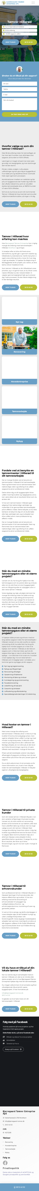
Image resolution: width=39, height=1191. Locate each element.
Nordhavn (12, 248)
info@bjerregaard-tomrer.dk (12, 993)
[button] (33, 3)
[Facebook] (5, 1163)
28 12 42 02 (6, 995)
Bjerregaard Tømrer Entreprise (16, 243)
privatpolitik (13, 1174)
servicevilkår (25, 1174)
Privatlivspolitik (11, 1168)
